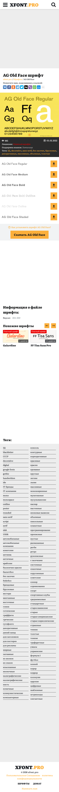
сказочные (35, 568)
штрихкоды (36, 694)
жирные (7, 649)
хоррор (34, 672)
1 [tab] (29, 135)
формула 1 (35, 655)
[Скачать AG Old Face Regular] (54, 163)
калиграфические (12, 675)
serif (5, 525)
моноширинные (38, 491)
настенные (36, 508)
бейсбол (7, 580)
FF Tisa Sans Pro (41, 345)
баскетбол (8, 571)
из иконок (8, 658)
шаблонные (36, 690)
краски (34, 465)
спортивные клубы (40, 594)
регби (33, 547)
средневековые (38, 599)
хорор (33, 668)
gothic (6, 473)
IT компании (9, 491)
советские (35, 577)
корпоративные (38, 456)
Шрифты (23, 783)
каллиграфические (12, 680)
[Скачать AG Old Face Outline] (54, 206)
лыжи (33, 482)
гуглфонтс (8, 623)
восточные (8, 602)
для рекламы (9, 645)
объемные (35, 153)
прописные (36, 534)
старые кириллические (42, 620)
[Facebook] (9, 87)
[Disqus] (29, 396)
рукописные (36, 556)
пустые (34, 538)
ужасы (33, 646)
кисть (6, 684)
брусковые (50, 150)
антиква (7, 554)
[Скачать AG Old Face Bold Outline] (54, 195)
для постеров (9, 641)
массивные (23, 153)
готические (9, 610)
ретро (33, 551)
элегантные (36, 698)
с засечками (36, 560)
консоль (34, 447)
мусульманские (38, 499)
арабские (7, 563)
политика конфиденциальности (35, 777)
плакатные (36, 525)
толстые (45, 153)
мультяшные (37, 495)
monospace (8, 499)
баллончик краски (12, 567)
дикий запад (9, 632)
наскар (33, 504)
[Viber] (30, 87)
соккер (33, 581)
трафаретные (37, 642)
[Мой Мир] (39, 87)
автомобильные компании (11, 544)
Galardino (9, 345)
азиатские (8, 550)
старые (34, 612)
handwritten (9, 478)
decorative (16, 150)
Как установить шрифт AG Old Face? (31, 227)
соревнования (37, 586)
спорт (33, 590)
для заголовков (10, 636)
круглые (34, 473)
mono (6, 495)
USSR (5, 534)
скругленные (37, 573)
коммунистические (13, 693)
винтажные (9, 597)
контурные (36, 452)
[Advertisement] (29, 38)
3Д (9, 150)
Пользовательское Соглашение (23, 775)
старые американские (41, 616)
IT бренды (8, 486)
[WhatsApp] (34, 87)
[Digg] (26, 87)
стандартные (37, 603)
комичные (8, 688)
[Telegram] (17, 87)
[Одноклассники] (13, 87)
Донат (37, 783)
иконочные (9, 671)
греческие (8, 619)
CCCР (5, 456)
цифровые (35, 685)
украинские (36, 651)
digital (6, 465)
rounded (7, 512)
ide (4, 482)
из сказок (8, 662)
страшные (35, 625)
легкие (33, 478)
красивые (35, 460)
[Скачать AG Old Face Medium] (54, 174)
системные (36, 564)
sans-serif (27, 150)
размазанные (37, 542)
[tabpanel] (29, 115)
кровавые (35, 469)
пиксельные (36, 521)
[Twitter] (22, 87)
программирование (40, 530)
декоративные (9, 153)
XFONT (24, 4)
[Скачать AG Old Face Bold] (54, 185)
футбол (34, 659)
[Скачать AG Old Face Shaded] (54, 217)
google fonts (9, 469)
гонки (6, 606)
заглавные (8, 654)
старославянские (39, 607)
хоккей (34, 664)
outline (6, 504)
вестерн (7, 593)
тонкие (34, 638)
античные (8, 558)
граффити (8, 615)
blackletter (8, 452)
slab (5, 530)
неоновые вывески (39, 512)
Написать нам (29, 788)
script (5, 521)
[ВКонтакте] (5, 87)
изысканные (9, 667)
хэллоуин (35, 677)
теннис (34, 629)
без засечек (38, 150)
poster (6, 508)
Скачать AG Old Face (29, 234)
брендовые (8, 584)
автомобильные (11, 538)
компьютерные (11, 697)
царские (34, 681)
